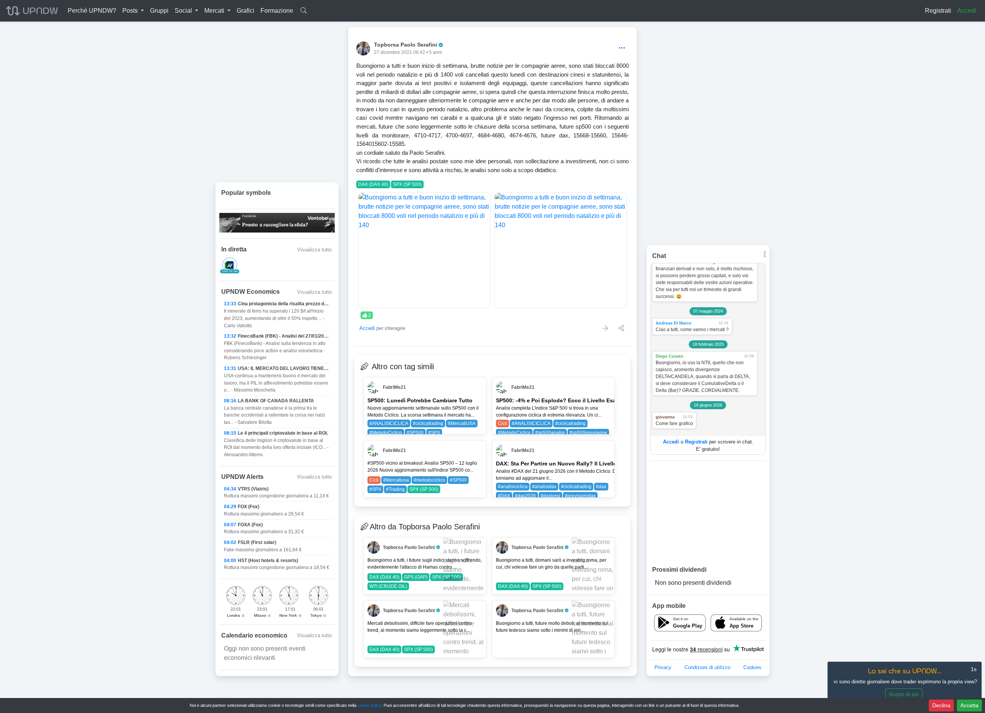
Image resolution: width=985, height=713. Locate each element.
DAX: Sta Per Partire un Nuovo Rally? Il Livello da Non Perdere (577, 463)
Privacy (662, 667)
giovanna (665, 417)
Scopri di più (904, 694)
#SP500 (415, 432)
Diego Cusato (669, 356)
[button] (133, 10)
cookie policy (369, 705)
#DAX (504, 496)
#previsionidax (580, 496)
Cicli (502, 423)
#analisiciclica (513, 486)
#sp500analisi (550, 432)
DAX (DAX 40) (373, 184)
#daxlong (550, 496)
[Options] (622, 48)
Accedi (966, 10)
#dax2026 (525, 496)
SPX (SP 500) (407, 184)
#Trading (395, 489)
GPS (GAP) (415, 577)
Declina (941, 705)
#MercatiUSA (462, 423)
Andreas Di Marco (673, 323)
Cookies (752, 667)
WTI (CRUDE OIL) (388, 586)
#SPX (434, 432)
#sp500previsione (588, 432)
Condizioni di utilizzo (707, 667)
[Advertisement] (708, 513)
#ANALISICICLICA (388, 423)
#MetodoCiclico (385, 432)
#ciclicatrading (428, 423)
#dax (601, 486)
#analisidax (544, 486)
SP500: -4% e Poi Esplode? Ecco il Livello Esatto (559, 400)
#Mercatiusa (396, 480)
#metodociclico (429, 480)
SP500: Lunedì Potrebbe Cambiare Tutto (419, 400)
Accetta (969, 705)
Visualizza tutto (314, 250)
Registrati (938, 10)
